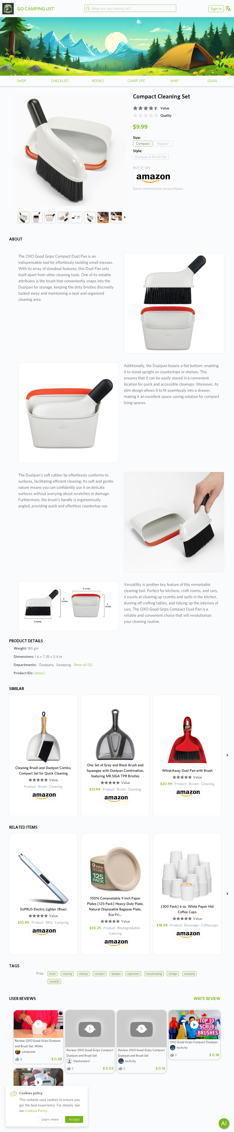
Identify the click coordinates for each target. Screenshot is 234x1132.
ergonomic (133, 973)
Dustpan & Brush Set (151, 156)
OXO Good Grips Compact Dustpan (194, 1042)
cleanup (83, 973)
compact (100, 973)
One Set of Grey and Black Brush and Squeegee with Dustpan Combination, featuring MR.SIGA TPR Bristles (115, 770)
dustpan (116, 973)
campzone (28, 1052)
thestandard (81, 1061)
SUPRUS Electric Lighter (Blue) (43, 909)
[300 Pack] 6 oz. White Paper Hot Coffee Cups (187, 909)
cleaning (67, 973)
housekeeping (154, 973)
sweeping (189, 973)
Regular (163, 143)
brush (52, 973)
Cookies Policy (36, 1110)
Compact (143, 143)
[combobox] (130, 8)
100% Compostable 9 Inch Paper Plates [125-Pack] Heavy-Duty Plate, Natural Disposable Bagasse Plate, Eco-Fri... (115, 906)
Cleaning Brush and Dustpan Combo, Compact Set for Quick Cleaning (43, 770)
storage (173, 973)
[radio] (135, 108)
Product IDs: (29, 673)
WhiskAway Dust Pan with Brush (187, 770)
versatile (54, 981)
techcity (130, 1061)
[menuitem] (215, 8)
